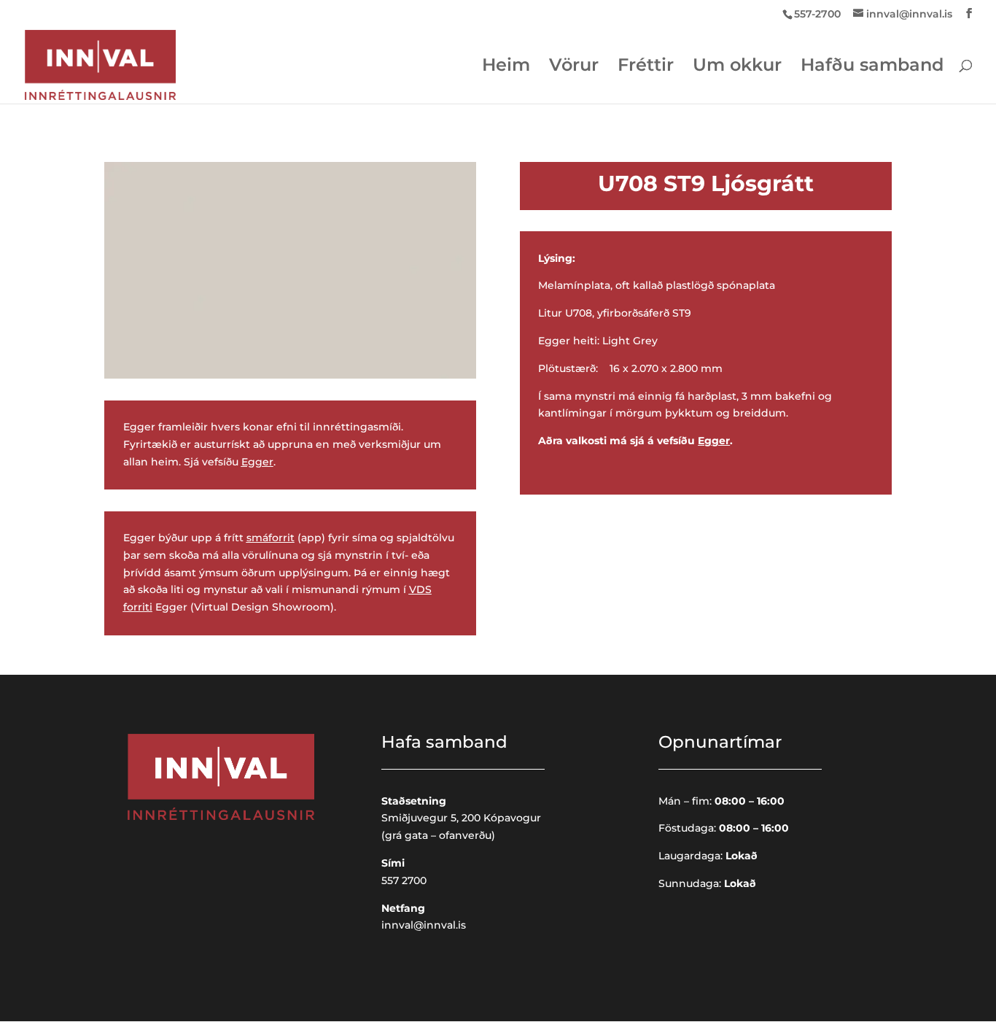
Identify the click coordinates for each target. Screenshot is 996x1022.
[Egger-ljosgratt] (290, 375)
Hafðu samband (872, 67)
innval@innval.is (423, 925)
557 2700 (404, 880)
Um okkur (737, 67)
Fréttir (646, 67)
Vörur (574, 67)
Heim (506, 67)
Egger (257, 461)
